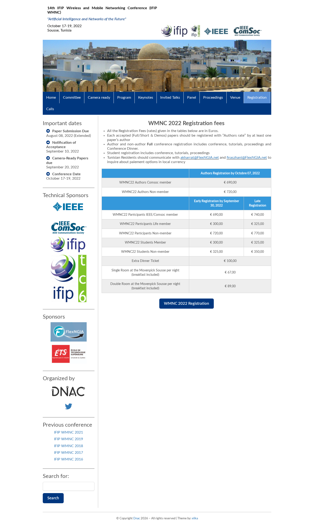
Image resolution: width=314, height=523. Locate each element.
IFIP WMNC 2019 (68, 439)
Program (124, 97)
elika (195, 518)
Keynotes (145, 97)
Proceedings (213, 97)
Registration (257, 97)
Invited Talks (170, 97)
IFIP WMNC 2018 (68, 446)
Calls (50, 109)
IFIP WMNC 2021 (68, 432)
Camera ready (99, 97)
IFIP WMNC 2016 (68, 459)
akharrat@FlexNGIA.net (199, 157)
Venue (235, 97)
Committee (72, 97)
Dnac (136, 518)
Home (51, 97)
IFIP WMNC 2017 (68, 452)
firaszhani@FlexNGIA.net (247, 157)
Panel (191, 97)
